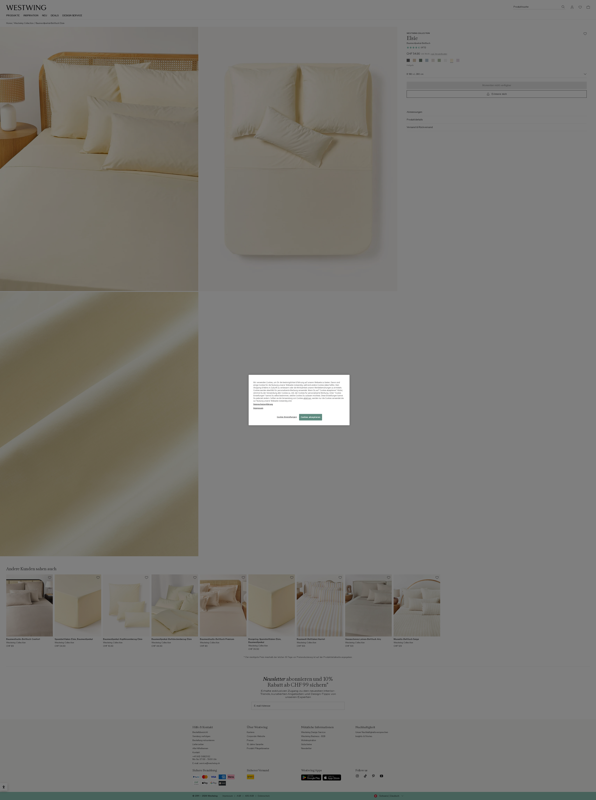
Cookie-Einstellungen (287, 417)
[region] (299, 400)
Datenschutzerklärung (263, 404)
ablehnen (307, 398)
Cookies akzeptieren (310, 417)
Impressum (258, 408)
